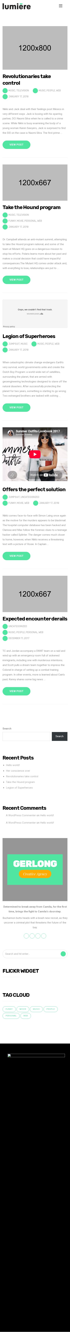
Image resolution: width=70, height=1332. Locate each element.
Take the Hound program (20, 782)
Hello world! (13, 765)
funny (12, 220)
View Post (16, 144)
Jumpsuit (14, 343)
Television (22, 90)
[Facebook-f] (26, 1324)
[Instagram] (33, 1324)
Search (7, 728)
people (51, 90)
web (58, 90)
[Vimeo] (47, 1324)
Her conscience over (18, 770)
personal (30, 220)
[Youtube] (40, 1324)
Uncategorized (30, 497)
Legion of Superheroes (19, 787)
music (42, 90)
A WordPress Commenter (21, 815)
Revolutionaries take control (22, 776)
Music (11, 90)
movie (20, 220)
